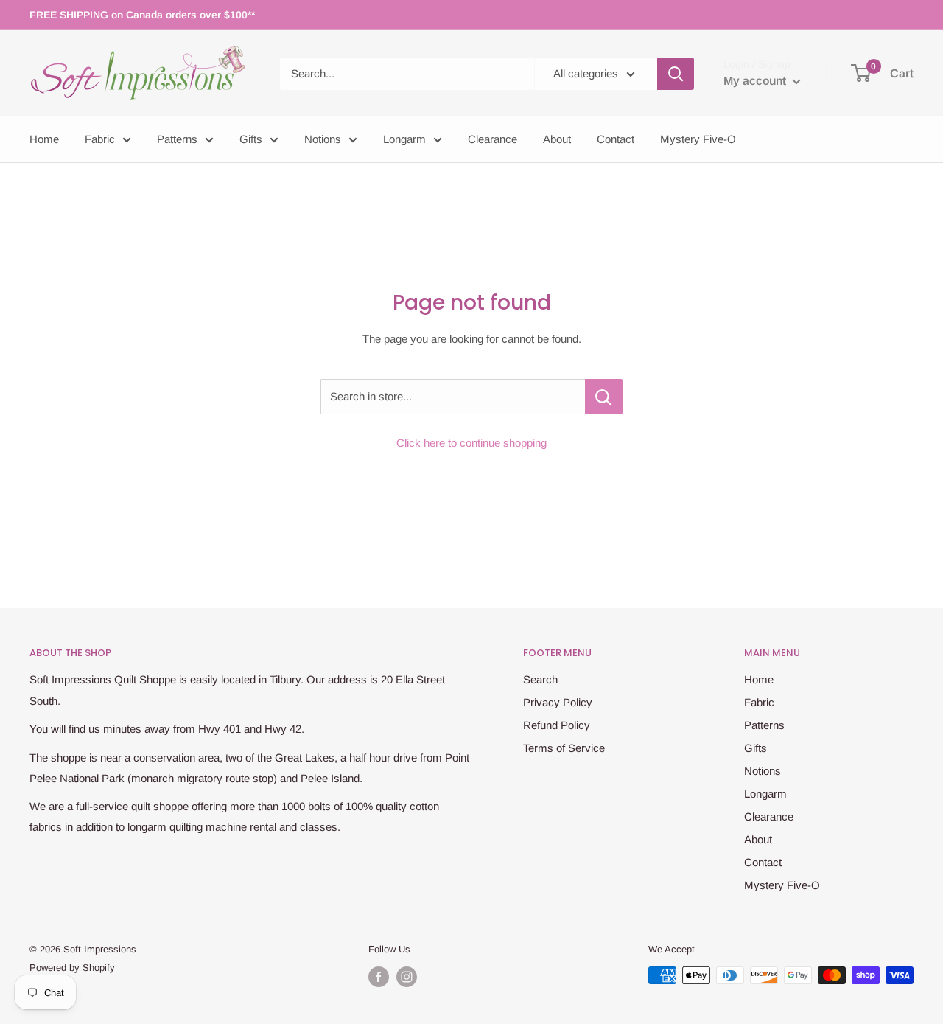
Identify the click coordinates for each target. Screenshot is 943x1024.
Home (44, 139)
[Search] (675, 74)
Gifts (250, 139)
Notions (322, 139)
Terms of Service (564, 748)
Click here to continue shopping (471, 442)
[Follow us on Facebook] (378, 976)
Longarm (404, 139)
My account (756, 80)
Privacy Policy (557, 702)
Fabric (100, 139)
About (557, 139)
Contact (615, 139)
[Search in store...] (604, 396)
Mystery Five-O (698, 139)
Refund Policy (556, 725)
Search (540, 679)
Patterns (177, 139)
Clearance (492, 139)
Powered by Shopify (72, 967)
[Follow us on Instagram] (406, 976)
